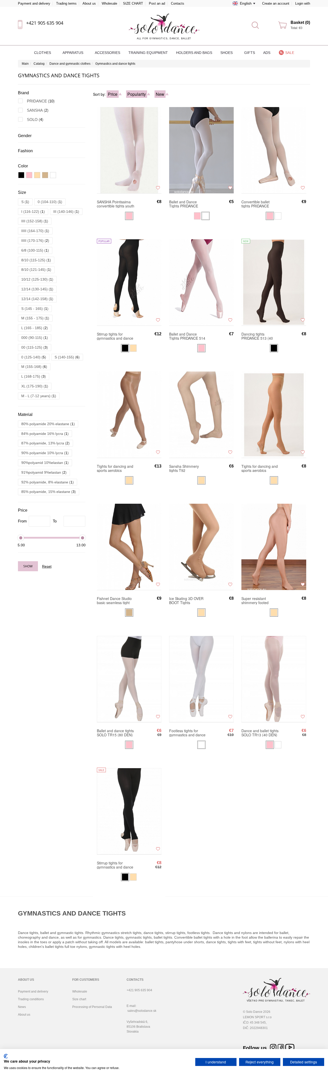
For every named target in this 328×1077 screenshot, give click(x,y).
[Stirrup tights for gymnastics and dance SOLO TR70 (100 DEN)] (129, 811)
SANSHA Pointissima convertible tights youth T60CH (115, 204)
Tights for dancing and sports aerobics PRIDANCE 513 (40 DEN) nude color (259, 468)
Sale (289, 53)
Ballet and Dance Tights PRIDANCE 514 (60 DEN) (187, 336)
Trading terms (66, 3)
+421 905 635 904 (44, 23)
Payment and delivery (34, 3)
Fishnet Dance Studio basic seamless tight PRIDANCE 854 (114, 600)
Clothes (43, 53)
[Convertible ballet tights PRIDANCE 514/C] (273, 150)
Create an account (275, 3)
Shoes (227, 53)
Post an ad (157, 3)
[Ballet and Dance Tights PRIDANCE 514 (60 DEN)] (201, 282)
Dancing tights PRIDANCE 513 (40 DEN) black (257, 336)
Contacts (177, 3)
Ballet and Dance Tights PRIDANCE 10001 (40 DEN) (183, 204)
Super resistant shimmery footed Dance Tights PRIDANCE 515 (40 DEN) (257, 600)
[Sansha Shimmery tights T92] (201, 414)
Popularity (136, 94)
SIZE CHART (133, 3)
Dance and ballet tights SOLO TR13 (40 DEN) (260, 733)
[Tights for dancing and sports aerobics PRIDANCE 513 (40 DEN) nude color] (273, 414)
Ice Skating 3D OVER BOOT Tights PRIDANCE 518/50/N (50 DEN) (186, 600)
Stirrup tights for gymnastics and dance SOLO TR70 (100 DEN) (115, 865)
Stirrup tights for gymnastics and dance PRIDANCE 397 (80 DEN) (115, 336)
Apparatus (73, 53)
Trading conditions (31, 999)
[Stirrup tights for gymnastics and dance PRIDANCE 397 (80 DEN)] (129, 282)
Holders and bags (194, 53)
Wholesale (109, 3)
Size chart (79, 999)
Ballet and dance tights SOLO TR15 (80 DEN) (115, 733)
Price (112, 94)
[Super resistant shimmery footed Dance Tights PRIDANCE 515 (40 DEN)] (273, 546)
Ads (266, 53)
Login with (302, 3)
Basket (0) (300, 22)
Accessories (107, 53)
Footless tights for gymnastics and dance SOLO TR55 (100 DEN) (187, 733)
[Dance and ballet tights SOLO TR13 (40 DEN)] (273, 678)
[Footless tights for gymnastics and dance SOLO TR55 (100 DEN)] (201, 678)
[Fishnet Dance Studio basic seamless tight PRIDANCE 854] (129, 546)
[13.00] (82, 538)
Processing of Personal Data (92, 1007)
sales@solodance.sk (141, 1011)
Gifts (249, 53)
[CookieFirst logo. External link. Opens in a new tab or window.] (6, 1056)
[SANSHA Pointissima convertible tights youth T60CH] (129, 150)
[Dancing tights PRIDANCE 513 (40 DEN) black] (273, 282)
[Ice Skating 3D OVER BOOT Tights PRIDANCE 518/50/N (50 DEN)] (201, 546)
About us (89, 3)
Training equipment (148, 53)
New (160, 94)
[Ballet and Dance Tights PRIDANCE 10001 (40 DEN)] (201, 150)
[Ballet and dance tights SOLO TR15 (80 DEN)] (129, 678)
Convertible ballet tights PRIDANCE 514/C (255, 204)
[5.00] (21, 538)
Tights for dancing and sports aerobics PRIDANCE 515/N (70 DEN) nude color (115, 468)
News (22, 1007)
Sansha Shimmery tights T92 (184, 468)
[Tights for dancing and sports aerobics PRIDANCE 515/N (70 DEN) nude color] (129, 414)
